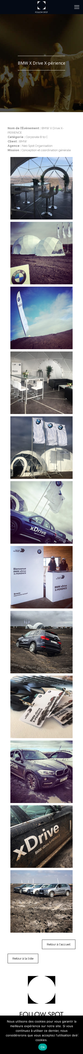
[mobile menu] (77, 7)
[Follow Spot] (41, 7)
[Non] (77, 1035)
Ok (43, 1047)
